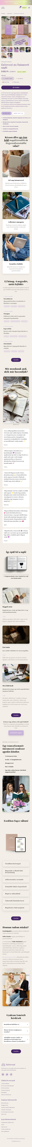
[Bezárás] (29, 555)
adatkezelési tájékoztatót (17, 582)
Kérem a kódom (16, 587)
